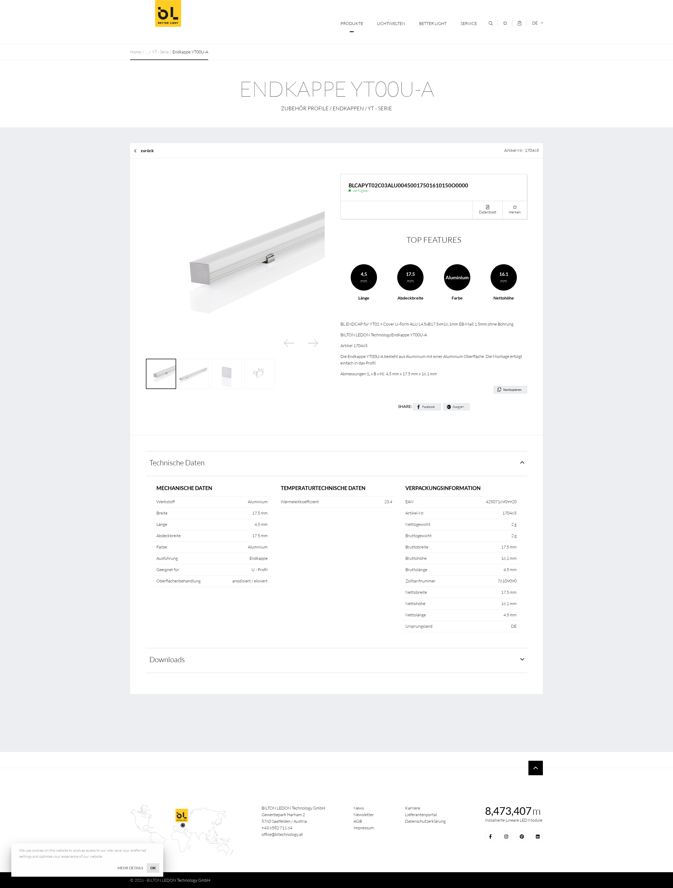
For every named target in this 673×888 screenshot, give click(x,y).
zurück (147, 150)
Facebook (428, 407)
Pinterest (522, 836)
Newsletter (364, 814)
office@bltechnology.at (282, 834)
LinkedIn (537, 836)
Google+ (458, 407)
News (359, 808)
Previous (289, 343)
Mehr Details (130, 868)
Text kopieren (512, 390)
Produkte (351, 23)
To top (535, 768)
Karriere (412, 808)
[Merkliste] (505, 23)
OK (153, 868)
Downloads (167, 659)
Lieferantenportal (421, 814)
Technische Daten (177, 462)
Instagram (506, 836)
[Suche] (490, 23)
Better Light (168, 13)
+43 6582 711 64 (277, 827)
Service (469, 23)
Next (313, 343)
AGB (358, 821)
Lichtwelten (391, 23)
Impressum (364, 827)
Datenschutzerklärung (425, 821)
